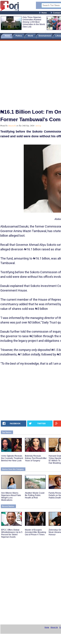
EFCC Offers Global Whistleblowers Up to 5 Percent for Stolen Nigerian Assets (11, 533)
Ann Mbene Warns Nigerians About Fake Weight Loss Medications (11, 496)
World (31, 36)
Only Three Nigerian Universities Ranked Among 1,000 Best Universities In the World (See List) (34, 22)
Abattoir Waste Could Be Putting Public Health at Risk (34, 495)
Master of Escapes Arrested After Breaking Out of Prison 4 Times (35, 532)
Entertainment (45, 36)
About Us (54, 627)
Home (44, 13)
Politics (19, 36)
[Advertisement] (30, 73)
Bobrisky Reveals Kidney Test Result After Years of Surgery (36, 458)
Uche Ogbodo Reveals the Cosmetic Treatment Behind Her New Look (12, 458)
